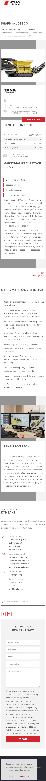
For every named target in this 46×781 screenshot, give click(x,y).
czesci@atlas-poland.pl (19, 564)
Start (2, 29)
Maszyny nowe (14, 29)
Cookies (12, 776)
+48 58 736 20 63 (15, 575)
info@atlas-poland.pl (18, 557)
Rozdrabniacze (22, 33)
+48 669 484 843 (15, 589)
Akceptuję (25, 776)
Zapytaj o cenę (33, 119)
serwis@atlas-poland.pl (19, 560)
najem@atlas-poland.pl (19, 567)
